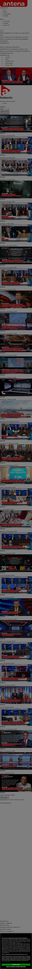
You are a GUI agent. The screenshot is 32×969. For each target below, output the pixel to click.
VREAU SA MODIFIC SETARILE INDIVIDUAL (16, 966)
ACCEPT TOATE (16, 964)
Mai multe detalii (18, 942)
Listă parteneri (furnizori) (5, 961)
